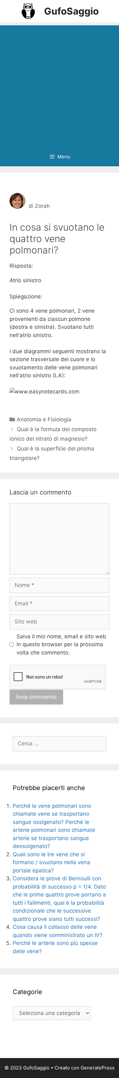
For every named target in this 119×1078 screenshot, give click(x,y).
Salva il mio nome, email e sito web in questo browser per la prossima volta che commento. (61, 644)
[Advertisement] (59, 84)
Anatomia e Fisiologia (44, 419)
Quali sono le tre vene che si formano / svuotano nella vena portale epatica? (51, 862)
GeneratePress (98, 1068)
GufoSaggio (71, 11)
